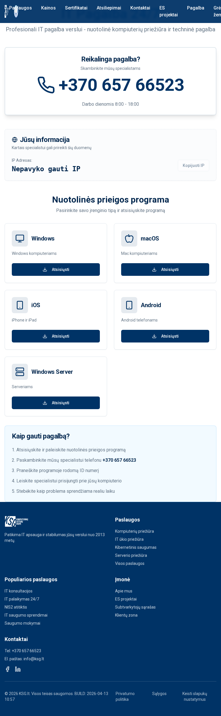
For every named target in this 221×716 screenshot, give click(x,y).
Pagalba (195, 8)
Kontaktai (140, 8)
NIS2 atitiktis (16, 607)
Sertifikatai (76, 8)
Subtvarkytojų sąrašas (135, 607)
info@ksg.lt (34, 659)
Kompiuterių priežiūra (134, 531)
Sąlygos (159, 693)
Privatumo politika (125, 696)
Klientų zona (126, 615)
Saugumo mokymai (22, 623)
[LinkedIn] (18, 669)
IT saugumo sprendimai (26, 615)
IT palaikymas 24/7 (22, 599)
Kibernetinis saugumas (136, 547)
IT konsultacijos (19, 591)
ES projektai (168, 11)
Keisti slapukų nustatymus (194, 696)
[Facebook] (7, 669)
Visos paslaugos (129, 563)
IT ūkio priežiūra (129, 539)
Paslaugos (20, 8)
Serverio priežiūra (131, 555)
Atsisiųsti (60, 269)
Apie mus (123, 591)
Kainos (48, 8)
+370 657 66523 (121, 85)
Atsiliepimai (109, 8)
